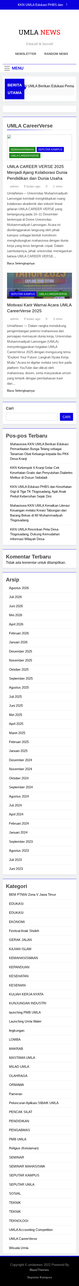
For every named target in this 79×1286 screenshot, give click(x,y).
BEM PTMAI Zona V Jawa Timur (32, 894)
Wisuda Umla (18, 1248)
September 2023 (21, 841)
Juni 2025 (16, 705)
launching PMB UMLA (25, 1012)
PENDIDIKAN (19, 1121)
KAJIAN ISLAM (20, 949)
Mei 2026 (15, 615)
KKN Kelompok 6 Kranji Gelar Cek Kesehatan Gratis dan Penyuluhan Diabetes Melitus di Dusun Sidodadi (41, 472)
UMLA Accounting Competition (31, 1230)
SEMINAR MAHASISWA (27, 1166)
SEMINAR (16, 1157)
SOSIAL (15, 1193)
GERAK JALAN (20, 940)
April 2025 (16, 724)
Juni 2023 (16, 869)
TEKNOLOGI (18, 1221)
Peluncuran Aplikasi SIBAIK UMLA (34, 1103)
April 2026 (16, 624)
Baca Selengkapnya (21, 263)
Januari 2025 (18, 751)
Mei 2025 (15, 715)
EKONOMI (17, 922)
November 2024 (20, 769)
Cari (10, 408)
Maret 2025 (17, 733)
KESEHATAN (19, 976)
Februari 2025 (19, 742)
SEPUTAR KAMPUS (50, 149)
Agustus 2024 (19, 796)
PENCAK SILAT (20, 1112)
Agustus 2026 (19, 588)
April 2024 (16, 814)
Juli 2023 (15, 860)
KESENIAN (17, 985)
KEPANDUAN (19, 967)
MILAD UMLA (19, 1066)
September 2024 (21, 787)
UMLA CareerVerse (25, 155)
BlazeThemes (39, 1270)
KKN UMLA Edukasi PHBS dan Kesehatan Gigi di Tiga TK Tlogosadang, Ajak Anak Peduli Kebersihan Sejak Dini (41, 491)
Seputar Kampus (39, 1277)
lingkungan (16, 1030)
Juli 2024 (15, 805)
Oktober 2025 (19, 669)
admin (14, 186)
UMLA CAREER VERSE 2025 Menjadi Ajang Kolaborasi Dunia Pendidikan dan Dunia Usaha (37, 172)
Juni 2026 (16, 606)
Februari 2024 (19, 823)
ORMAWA (16, 1085)
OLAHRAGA (18, 1076)
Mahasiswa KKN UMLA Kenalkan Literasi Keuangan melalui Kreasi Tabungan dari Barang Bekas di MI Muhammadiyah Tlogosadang (38, 5)
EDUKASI (16, 904)
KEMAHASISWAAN (22, 149)
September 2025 (21, 678)
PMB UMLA (17, 1139)
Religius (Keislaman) (24, 1148)
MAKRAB (16, 1048)
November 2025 (20, 660)
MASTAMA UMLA (22, 1057)
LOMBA (15, 1039)
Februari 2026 (19, 633)
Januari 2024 (18, 832)
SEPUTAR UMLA (21, 1184)
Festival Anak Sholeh (24, 931)
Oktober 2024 (19, 778)
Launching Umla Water (25, 1021)
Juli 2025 (15, 696)
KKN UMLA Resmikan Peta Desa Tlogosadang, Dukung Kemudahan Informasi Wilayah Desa (35, 534)
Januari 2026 (18, 642)
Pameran (15, 1094)
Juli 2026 (15, 597)
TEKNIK (15, 1202)
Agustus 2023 (19, 850)
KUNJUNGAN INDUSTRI (27, 1003)
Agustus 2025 (19, 687)
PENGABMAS (19, 1130)
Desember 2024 (20, 760)
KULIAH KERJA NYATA (26, 994)
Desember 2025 (20, 651)
